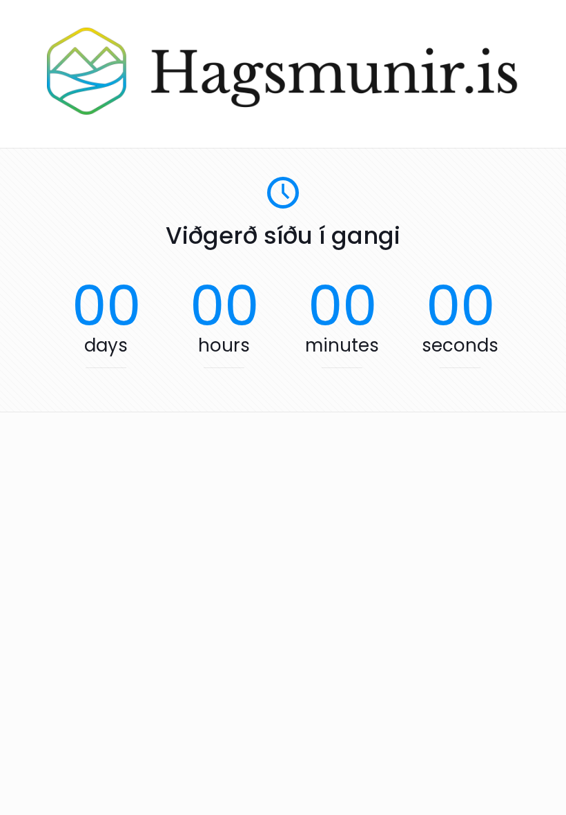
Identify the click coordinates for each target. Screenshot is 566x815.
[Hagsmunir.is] (283, 111)
